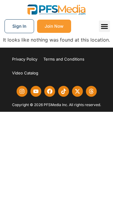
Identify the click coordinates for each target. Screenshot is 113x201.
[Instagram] (22, 91)
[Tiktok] (63, 91)
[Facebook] (49, 91)
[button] (104, 26)
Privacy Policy (24, 59)
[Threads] (91, 91)
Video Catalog (25, 73)
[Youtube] (35, 91)
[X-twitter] (77, 91)
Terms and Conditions (63, 59)
